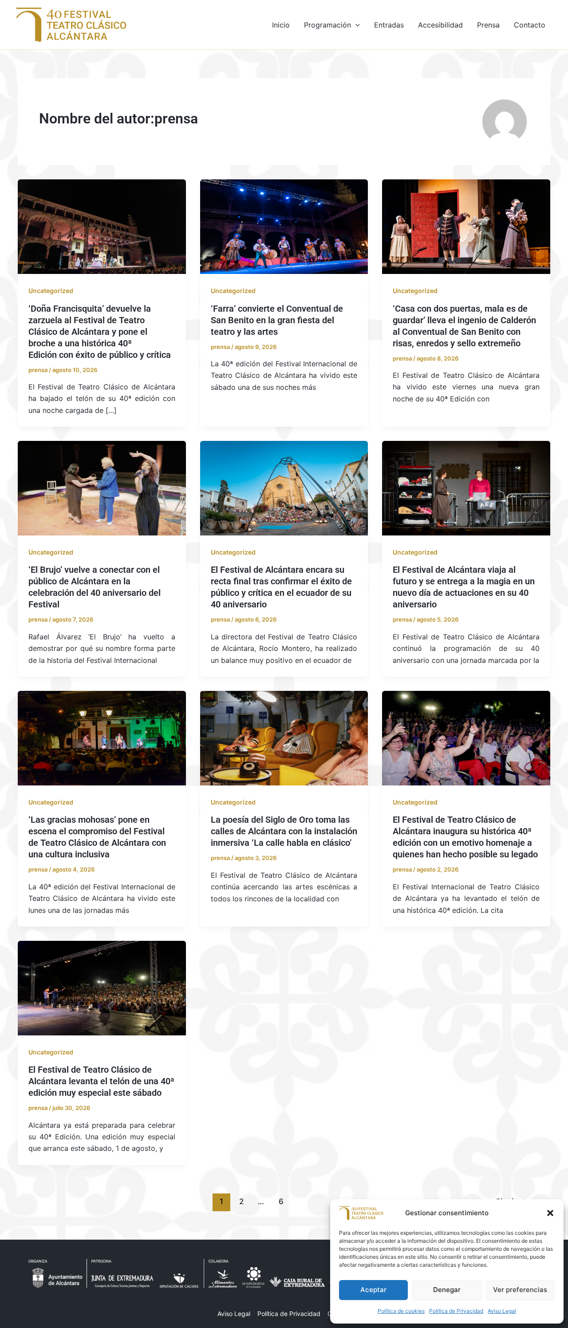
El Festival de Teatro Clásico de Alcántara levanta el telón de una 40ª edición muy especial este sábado (101, 1081)
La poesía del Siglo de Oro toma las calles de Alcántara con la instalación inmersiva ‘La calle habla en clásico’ (284, 831)
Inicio (281, 24)
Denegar (447, 1289)
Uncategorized (50, 290)
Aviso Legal (502, 1311)
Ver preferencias (520, 1289)
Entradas (389, 24)
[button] (550, 1213)
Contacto (529, 24)
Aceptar (373, 1289)
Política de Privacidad (456, 1311)
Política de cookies (401, 1311)
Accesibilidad (440, 24)
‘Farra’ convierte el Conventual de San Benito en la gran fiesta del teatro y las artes (277, 320)
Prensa (488, 24)
